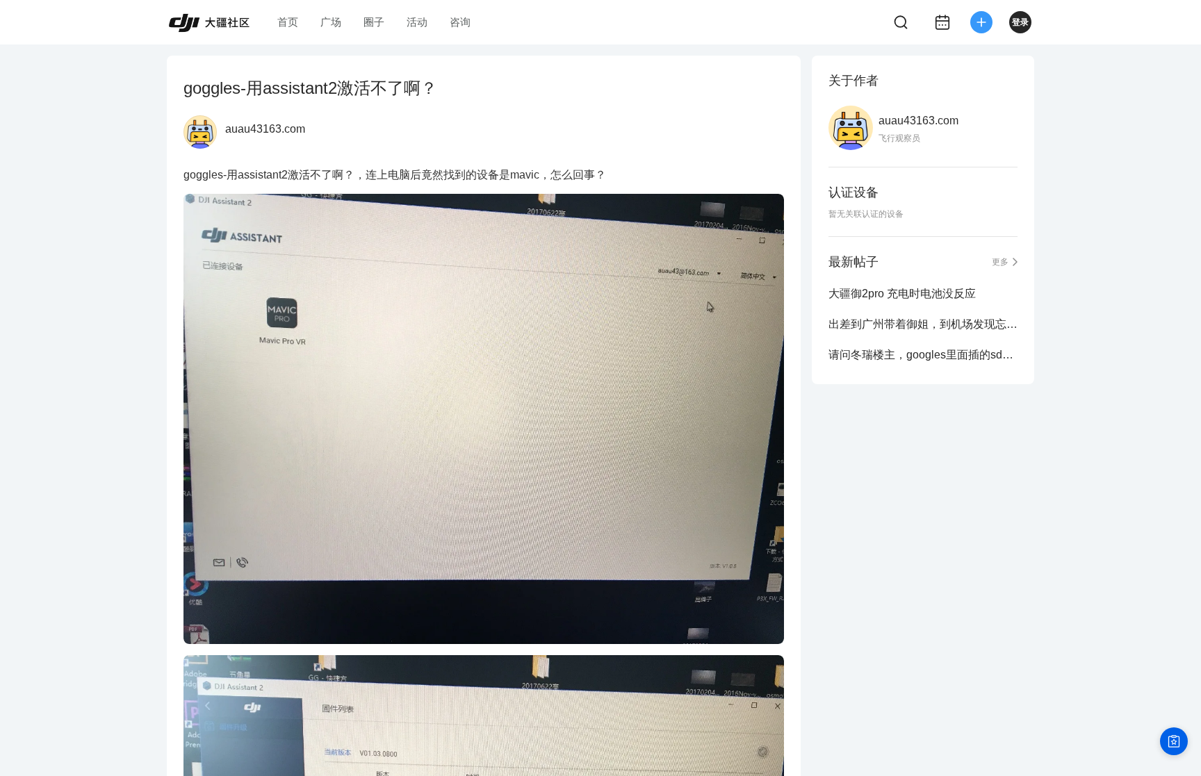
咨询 (460, 22)
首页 (287, 22)
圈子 (373, 22)
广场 (330, 22)
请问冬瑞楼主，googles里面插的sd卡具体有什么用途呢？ (923, 355)
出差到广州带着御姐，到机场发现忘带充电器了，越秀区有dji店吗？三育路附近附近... (923, 324)
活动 (417, 22)
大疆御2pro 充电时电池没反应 (902, 293)
